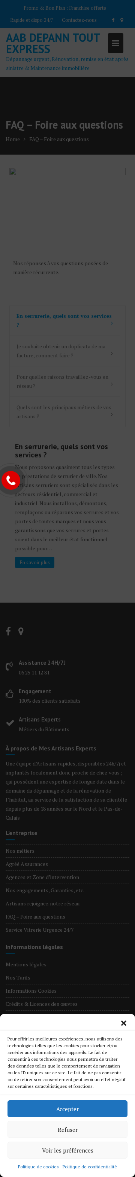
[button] (124, 1023)
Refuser (68, 1129)
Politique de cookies (38, 1166)
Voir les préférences (67, 1150)
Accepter (67, 1109)
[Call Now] (11, 480)
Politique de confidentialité (90, 1166)
